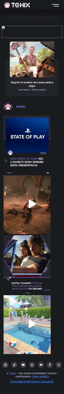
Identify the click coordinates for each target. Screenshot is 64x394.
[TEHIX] (17, 5)
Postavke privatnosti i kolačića (32, 381)
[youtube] (23, 365)
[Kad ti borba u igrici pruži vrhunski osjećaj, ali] (32, 203)
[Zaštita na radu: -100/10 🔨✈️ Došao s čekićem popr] (32, 323)
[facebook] (50, 365)
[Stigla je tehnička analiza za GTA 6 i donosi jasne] (32, 263)
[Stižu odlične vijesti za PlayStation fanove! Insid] (32, 143)
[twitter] (59, 365)
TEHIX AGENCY (40, 376)
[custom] (14, 365)
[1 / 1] (32, 32)
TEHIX (12, 373)
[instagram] (5, 365)
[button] (55, 5)
